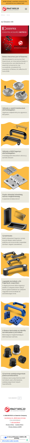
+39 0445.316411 (15, 422)
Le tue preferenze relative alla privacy (16, 437)
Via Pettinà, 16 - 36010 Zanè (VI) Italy (15, 418)
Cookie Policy (19, 424)
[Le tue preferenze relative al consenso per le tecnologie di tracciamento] (27, 440)
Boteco (3, 15)
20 (19, 398)
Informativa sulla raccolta (10, 441)
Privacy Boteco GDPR (15, 427)
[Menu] (26, 9)
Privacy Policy (10, 424)
